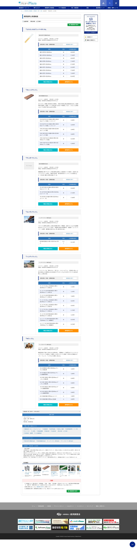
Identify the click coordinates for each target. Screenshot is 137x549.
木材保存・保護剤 (29, 433)
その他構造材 (38, 433)
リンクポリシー (80, 506)
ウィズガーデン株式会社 (45, 344)
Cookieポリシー (70, 506)
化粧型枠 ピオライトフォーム (71, 474)
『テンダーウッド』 (31, 158)
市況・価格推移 (74, 7)
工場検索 (49, 506)
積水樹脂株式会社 (43, 95)
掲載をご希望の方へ (100, 506)
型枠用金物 (52, 429)
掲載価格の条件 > (69, 44)
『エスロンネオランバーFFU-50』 (36, 29)
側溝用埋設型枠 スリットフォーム (63, 472)
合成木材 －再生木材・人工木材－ (60, 431)
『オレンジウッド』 (31, 90)
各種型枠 (46, 429)
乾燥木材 (47, 431)
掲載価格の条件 (40, 486)
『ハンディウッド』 (31, 256)
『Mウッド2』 (29, 338)
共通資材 (35, 10)
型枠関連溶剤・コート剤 (72, 429)
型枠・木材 (40, 10)
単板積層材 (40, 431)
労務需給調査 (41, 506)
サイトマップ (90, 506)
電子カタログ (37, 7)
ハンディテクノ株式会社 (45, 217)
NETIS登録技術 (62, 7)
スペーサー (27, 431)
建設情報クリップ (100, 7)
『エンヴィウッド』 (31, 212)
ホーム (22, 10)
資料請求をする (69, 81)
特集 (87, 7)
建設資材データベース (24, 7)
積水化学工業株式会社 (44, 35)
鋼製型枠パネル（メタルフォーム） (33, 429)
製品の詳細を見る (48, 81)
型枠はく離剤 (61, 429)
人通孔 (33, 431)
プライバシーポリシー (59, 506)
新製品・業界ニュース (113, 7)
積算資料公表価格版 (49, 7)
